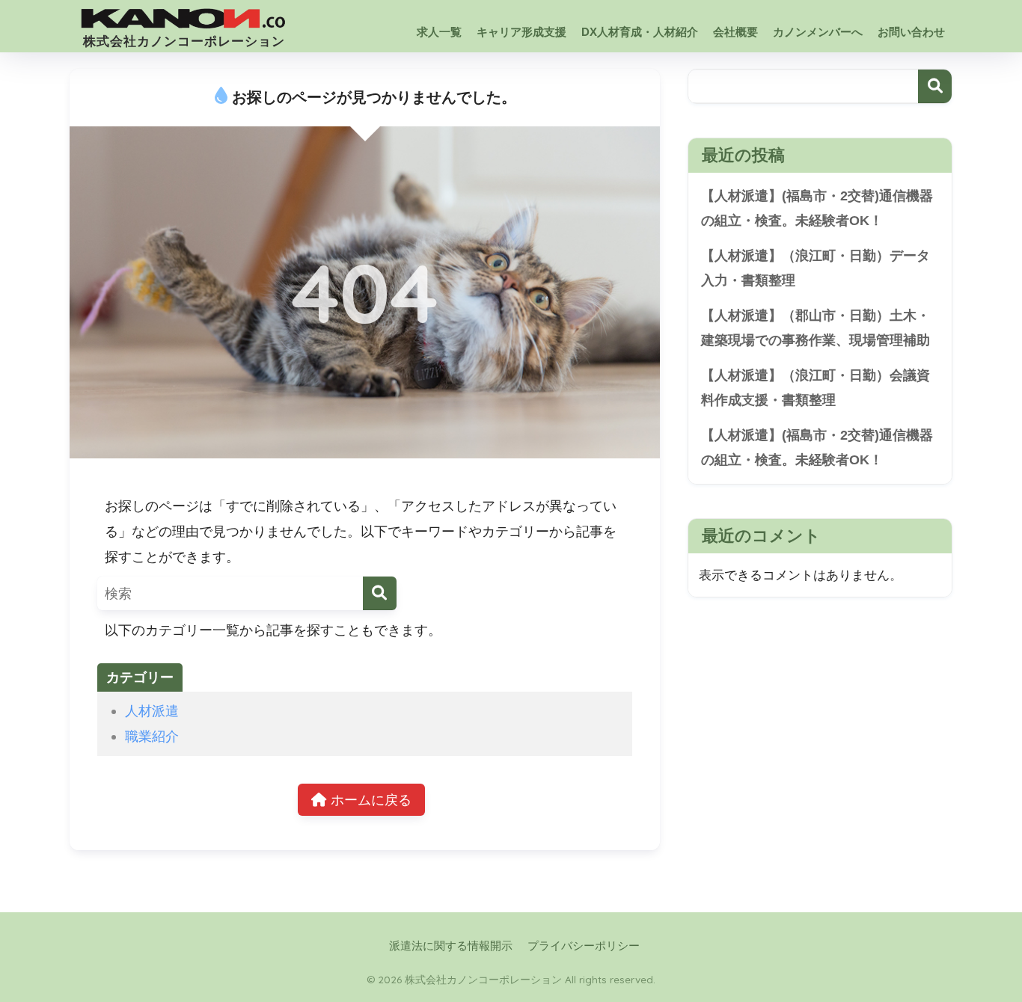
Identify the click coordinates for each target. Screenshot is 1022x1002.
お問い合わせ (911, 31)
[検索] (380, 593)
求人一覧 (439, 31)
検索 (935, 86)
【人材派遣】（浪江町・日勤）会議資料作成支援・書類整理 (815, 388)
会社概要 (735, 31)
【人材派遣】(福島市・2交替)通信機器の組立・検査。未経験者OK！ (817, 208)
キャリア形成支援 (521, 31)
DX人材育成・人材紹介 (639, 31)
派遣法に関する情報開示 (450, 946)
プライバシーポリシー (583, 946)
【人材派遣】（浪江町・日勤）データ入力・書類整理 (815, 268)
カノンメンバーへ (818, 31)
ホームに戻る (369, 800)
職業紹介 (152, 736)
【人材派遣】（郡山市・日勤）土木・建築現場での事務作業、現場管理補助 (815, 328)
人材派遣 (152, 711)
